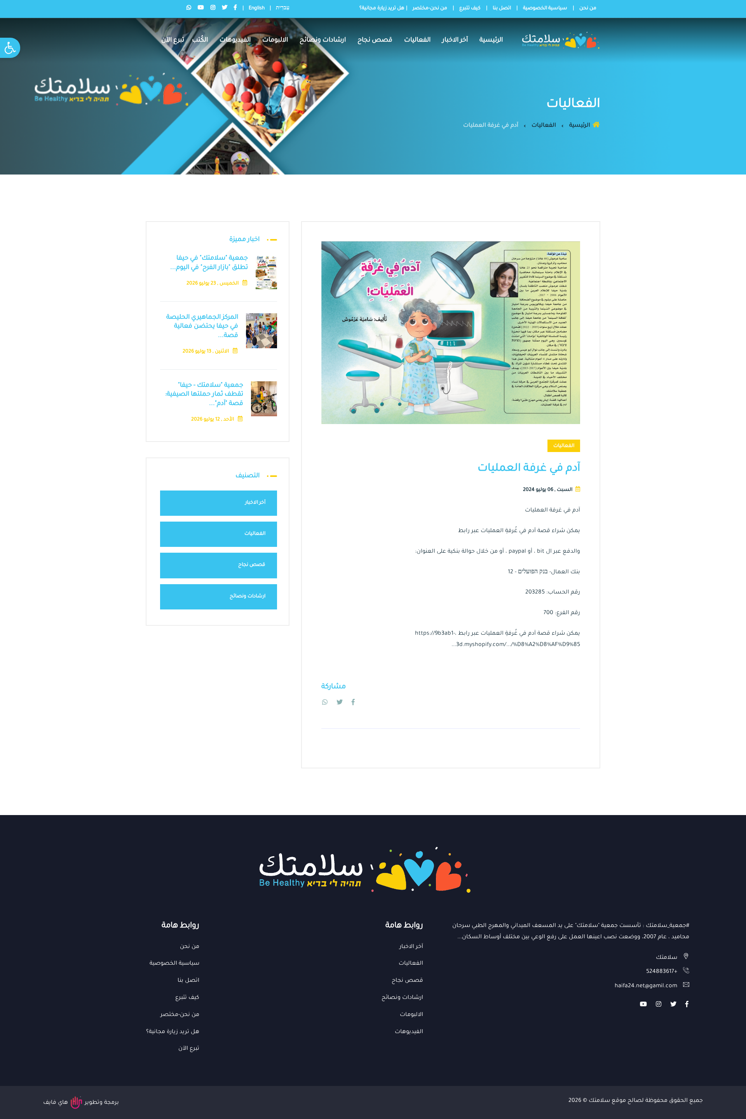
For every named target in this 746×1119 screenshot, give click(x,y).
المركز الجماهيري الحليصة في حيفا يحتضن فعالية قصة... (202, 326)
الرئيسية (491, 40)
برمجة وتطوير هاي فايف (81, 1103)
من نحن (587, 8)
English (257, 8)
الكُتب (200, 40)
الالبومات (275, 40)
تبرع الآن (172, 40)
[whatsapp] (324, 703)
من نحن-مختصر (430, 8)
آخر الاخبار (455, 40)
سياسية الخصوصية (545, 8)
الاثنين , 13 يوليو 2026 (206, 351)
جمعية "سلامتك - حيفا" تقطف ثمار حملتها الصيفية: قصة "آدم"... (204, 394)
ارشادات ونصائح (323, 40)
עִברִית (282, 8)
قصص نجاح (374, 40)
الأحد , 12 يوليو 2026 (213, 419)
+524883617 (661, 972)
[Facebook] (353, 703)
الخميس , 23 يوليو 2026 (213, 283)
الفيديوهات (235, 40)
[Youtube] (643, 1005)
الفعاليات (417, 40)
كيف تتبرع (470, 8)
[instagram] (658, 1005)
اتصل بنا (502, 8)
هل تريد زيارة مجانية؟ (381, 8)
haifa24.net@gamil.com (646, 986)
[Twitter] (339, 703)
